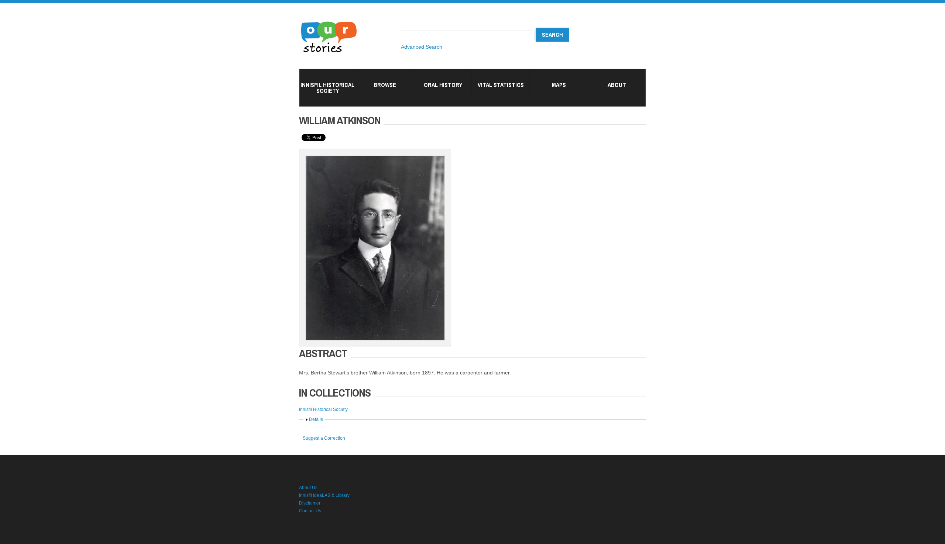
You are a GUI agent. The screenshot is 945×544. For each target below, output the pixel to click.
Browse (385, 85)
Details (316, 419)
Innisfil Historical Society (327, 88)
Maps (559, 85)
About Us (308, 487)
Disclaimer (309, 503)
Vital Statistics (501, 85)
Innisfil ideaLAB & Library (324, 495)
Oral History (443, 85)
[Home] (329, 22)
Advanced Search (421, 47)
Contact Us (310, 510)
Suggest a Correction (324, 438)
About (617, 85)
